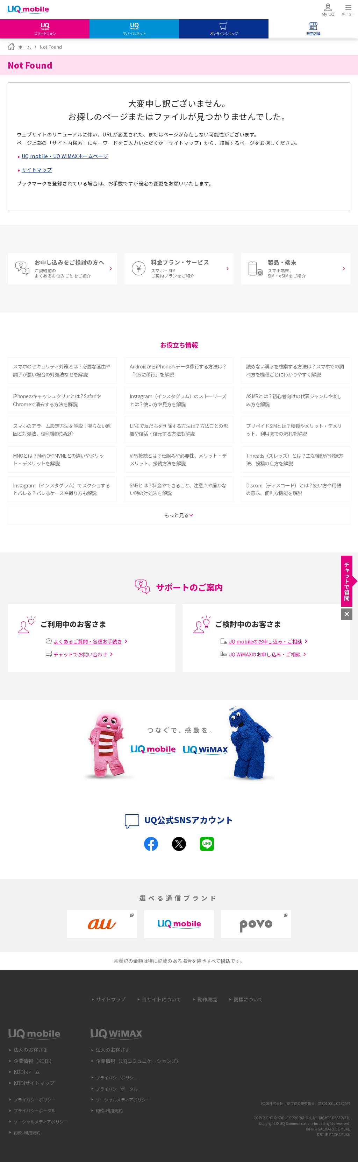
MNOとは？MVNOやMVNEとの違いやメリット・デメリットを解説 (58, 459)
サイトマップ (37, 169)
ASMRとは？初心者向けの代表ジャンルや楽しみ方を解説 (294, 400)
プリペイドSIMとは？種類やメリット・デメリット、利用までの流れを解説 (294, 429)
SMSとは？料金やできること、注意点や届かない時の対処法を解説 (178, 489)
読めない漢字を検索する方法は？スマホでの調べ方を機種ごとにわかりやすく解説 (295, 370)
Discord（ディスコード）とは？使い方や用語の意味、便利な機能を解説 (293, 489)
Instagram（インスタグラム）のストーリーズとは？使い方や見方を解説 (178, 400)
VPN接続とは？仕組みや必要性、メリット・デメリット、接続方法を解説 (178, 459)
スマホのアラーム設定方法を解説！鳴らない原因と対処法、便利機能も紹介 (61, 429)
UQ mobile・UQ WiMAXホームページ (65, 156)
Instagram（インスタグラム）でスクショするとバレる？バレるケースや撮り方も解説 (61, 489)
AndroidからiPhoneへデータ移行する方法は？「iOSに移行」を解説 (178, 370)
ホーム (24, 47)
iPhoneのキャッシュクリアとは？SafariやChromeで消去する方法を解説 (57, 400)
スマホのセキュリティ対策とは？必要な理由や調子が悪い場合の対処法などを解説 (61, 370)
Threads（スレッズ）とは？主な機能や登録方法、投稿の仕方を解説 (294, 459)
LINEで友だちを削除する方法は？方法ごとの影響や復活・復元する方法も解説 (179, 429)
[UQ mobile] (28, 10)
